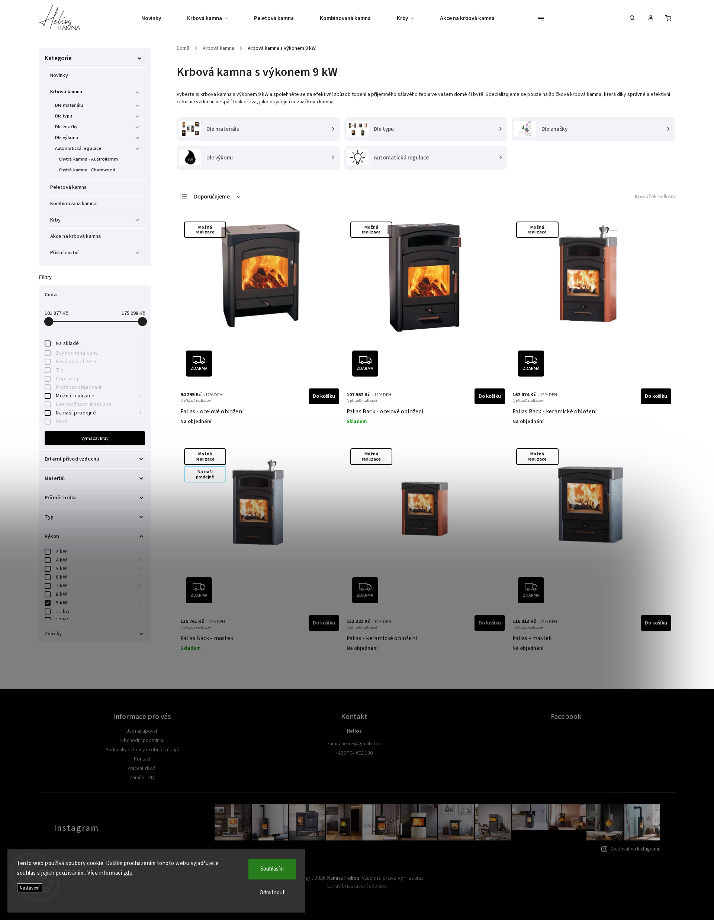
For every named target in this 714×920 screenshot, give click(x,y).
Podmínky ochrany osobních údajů (142, 749)
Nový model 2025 (98, 361)
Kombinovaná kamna (73, 203)
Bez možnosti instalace (98, 404)
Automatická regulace (78, 148)
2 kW (98, 551)
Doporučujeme (212, 197)
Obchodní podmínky (142, 740)
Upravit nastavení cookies (357, 886)
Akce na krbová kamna (75, 236)
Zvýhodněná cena (98, 353)
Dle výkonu (66, 137)
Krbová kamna (66, 92)
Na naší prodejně (98, 413)
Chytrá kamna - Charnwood (87, 170)
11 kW (98, 611)
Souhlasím (272, 869)
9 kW (98, 603)
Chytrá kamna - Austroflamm (88, 159)
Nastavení (29, 887)
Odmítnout (272, 893)
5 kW (98, 568)
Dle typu (63, 116)
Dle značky (66, 126)
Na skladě (98, 343)
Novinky (59, 75)
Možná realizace (98, 396)
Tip (98, 370)
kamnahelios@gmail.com (354, 744)
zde (128, 873)
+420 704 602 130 (354, 753)
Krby (55, 220)
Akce (98, 421)
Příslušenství (64, 252)
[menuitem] (157, 18)
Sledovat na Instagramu (635, 849)
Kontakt (142, 759)
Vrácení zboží (142, 768)
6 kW (98, 577)
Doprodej (98, 378)
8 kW (98, 594)
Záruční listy (142, 777)
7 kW (98, 586)
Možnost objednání (98, 387)
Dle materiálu (69, 105)
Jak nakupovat (142, 731)
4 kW (98, 560)
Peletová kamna (68, 187)
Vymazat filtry (95, 438)
